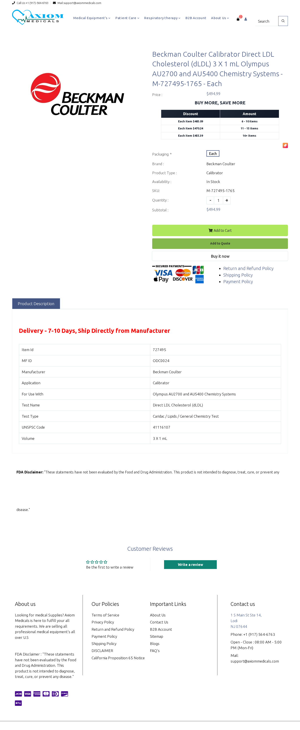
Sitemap (156, 636)
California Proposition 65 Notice (118, 658)
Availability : (161, 181)
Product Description (36, 303)
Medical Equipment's (90, 18)
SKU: (156, 190)
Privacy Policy (103, 622)
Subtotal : (160, 210)
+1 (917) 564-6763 (259, 634)
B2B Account (195, 18)
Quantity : (160, 200)
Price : (157, 94)
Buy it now (220, 256)
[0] (238, 19)
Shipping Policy (238, 274)
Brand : (158, 164)
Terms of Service (105, 615)
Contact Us (159, 622)
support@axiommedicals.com (82, 2)
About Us (219, 18)
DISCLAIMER (102, 650)
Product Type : (164, 173)
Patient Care (126, 18)
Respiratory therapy (161, 18)
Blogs (154, 643)
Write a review (190, 565)
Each (213, 153)
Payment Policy (238, 281)
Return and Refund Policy (248, 268)
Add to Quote (220, 243)
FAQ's (155, 650)
